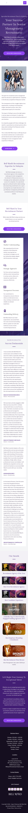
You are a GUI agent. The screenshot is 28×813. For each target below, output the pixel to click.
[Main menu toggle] (25, 2)
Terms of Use (18, 808)
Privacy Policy (10, 808)
